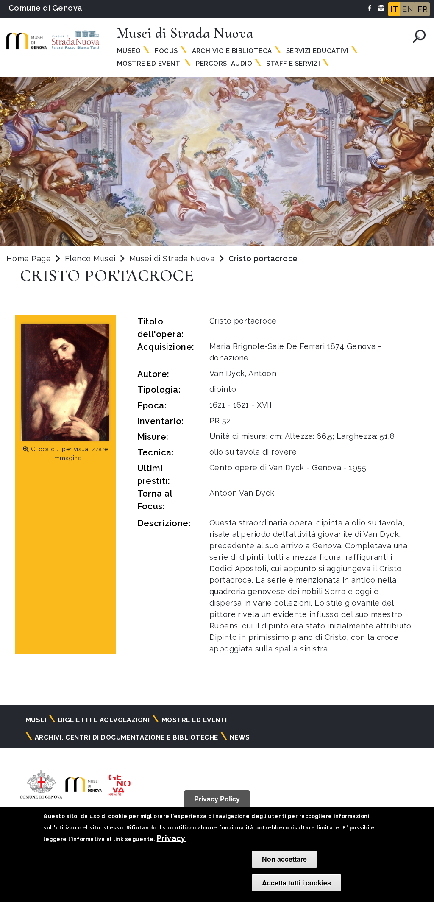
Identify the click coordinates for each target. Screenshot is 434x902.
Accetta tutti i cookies (296, 883)
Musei (35, 720)
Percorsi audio (224, 63)
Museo (129, 51)
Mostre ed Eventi (149, 63)
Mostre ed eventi (194, 720)
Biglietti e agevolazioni (104, 720)
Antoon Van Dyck (242, 493)
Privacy (171, 838)
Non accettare (284, 859)
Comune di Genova (45, 7)
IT (394, 9)
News (240, 737)
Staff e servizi (293, 63)
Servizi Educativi (317, 51)
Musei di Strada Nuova (173, 258)
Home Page (28, 258)
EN (407, 9)
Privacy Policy (217, 799)
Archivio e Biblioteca (232, 51)
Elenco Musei (90, 258)
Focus (166, 51)
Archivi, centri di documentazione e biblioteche (126, 737)
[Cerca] (419, 36)
